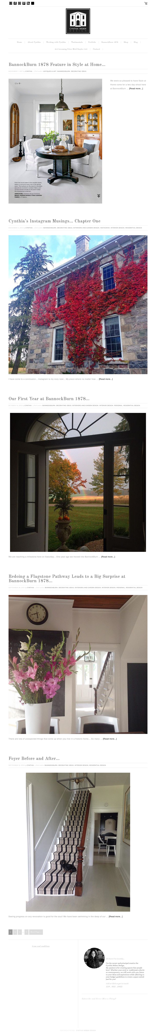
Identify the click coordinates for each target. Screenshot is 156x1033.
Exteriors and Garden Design (86, 228)
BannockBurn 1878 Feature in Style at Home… (57, 65)
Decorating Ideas (78, 71)
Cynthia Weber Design (86, 1030)
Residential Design (133, 228)
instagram (105, 228)
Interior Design (117, 228)
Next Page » (36, 932)
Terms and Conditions (41, 946)
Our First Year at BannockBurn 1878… (49, 399)
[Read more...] (136, 88)
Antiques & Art (49, 71)
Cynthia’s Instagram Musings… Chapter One (55, 221)
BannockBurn (63, 71)
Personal (118, 405)
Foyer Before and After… (34, 759)
